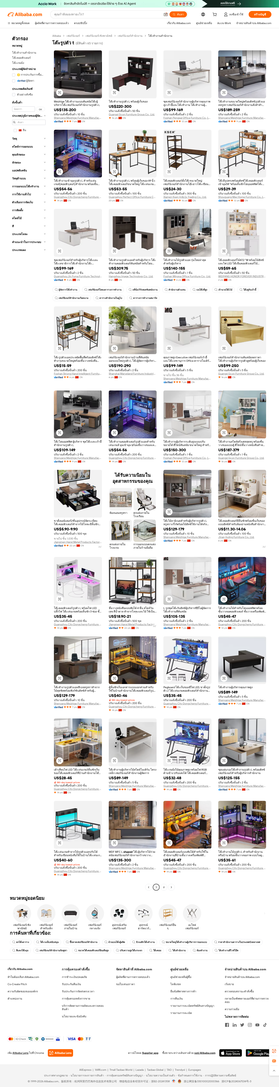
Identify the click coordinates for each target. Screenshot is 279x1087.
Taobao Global (155, 1069)
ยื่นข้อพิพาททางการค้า (183, 991)
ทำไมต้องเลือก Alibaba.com (23, 976)
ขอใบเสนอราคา (125, 984)
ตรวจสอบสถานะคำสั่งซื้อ (239, 991)
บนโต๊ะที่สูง (201, 289)
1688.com (100, 1069)
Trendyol (180, 1069)
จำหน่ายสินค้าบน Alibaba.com (242, 976)
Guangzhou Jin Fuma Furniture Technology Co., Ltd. (78, 276)
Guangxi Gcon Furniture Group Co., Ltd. (132, 114)
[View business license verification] (174, 1081)
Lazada (140, 1069)
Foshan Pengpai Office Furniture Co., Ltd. (187, 117)
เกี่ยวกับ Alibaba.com (20, 969)
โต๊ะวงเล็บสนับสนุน (49, 942)
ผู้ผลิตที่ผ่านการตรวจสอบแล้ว (133, 976)
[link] (274, 1051)
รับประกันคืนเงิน (71, 984)
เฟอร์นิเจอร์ (73, 35)
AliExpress (85, 1069)
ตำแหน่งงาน (15, 998)
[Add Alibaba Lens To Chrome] (60, 1053)
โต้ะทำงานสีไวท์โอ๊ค (228, 950)
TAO (169, 1069)
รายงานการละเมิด (181, 1012)
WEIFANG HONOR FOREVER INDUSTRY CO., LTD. (242, 276)
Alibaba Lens (20, 1052)
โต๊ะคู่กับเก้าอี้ (249, 289)
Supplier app (150, 1052)
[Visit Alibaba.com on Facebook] (227, 1025)
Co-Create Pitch (17, 984)
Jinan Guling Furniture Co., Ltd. (236, 537)
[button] (165, 14)
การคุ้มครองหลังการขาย (76, 998)
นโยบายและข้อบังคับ (74, 1016)
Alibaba (56, 35)
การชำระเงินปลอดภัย (74, 976)
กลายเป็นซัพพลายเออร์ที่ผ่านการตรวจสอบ (247, 1000)
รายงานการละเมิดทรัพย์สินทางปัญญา (192, 1005)
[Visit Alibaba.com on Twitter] (242, 1025)
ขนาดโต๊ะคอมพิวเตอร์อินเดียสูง (93, 950)
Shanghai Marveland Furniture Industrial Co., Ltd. (133, 373)
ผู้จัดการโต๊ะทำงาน (68, 289)
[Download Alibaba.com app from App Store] (230, 1053)
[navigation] (29, 462)
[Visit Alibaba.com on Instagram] (249, 1025)
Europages (194, 1069)
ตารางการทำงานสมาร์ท (145, 298)
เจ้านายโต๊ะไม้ (225, 289)
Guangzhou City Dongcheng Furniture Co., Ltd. (78, 196)
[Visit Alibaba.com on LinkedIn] (234, 1025)
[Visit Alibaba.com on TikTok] (265, 1025)
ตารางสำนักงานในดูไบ (110, 298)
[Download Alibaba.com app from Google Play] (258, 1053)
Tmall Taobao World (121, 1069)
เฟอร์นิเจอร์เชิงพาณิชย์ (99, 35)
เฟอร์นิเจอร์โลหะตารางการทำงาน (104, 289)
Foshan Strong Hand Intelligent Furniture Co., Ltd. (78, 373)
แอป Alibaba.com (204, 1052)
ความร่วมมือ (232, 1009)
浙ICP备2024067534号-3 (236, 1081)
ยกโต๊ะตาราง (22, 942)
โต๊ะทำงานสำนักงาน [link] (160, 35)
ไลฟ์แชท (175, 984)
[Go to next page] (171, 887)
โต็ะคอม (157, 950)
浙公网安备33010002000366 (201, 1081)
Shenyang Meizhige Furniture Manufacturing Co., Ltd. (78, 117)
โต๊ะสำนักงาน (179, 950)
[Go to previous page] (148, 887)
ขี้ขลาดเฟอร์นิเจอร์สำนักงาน (83, 942)
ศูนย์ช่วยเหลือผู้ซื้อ (180, 976)
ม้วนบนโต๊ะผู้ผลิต (116, 942)
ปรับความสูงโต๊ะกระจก (131, 950)
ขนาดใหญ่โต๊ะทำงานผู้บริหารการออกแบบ (186, 942)
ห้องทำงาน (202, 950)
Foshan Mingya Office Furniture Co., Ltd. (187, 276)
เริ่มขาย (229, 984)
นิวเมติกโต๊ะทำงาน (145, 942)
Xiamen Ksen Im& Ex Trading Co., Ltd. (184, 196)
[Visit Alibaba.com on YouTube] (257, 1025)
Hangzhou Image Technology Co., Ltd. (131, 276)
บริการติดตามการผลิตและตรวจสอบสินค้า (83, 1007)
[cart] (215, 14)
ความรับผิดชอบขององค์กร (23, 991)
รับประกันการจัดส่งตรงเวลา (78, 991)
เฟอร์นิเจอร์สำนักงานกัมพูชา (53, 950)
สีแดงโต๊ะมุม (22, 950)
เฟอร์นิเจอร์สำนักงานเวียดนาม (73, 298)
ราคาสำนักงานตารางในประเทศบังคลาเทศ (239, 942)
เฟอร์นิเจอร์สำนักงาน (130, 35)
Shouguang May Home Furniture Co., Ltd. (242, 196)
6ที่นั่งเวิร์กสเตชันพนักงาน (145, 289)
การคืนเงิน (176, 998)
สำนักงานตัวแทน (177, 289)
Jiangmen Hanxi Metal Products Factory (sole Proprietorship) (78, 542)
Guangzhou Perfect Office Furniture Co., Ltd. (133, 196)
